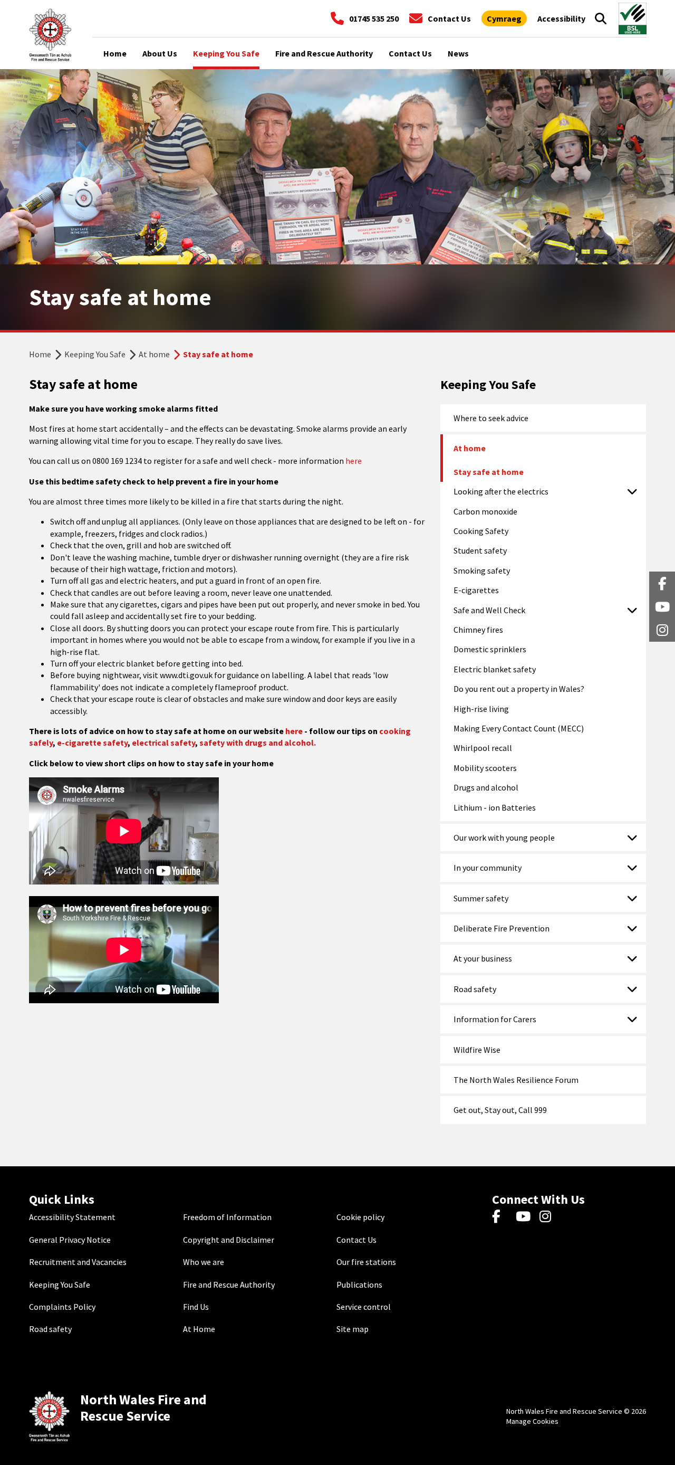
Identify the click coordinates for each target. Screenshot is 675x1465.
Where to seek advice (491, 418)
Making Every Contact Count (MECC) (519, 728)
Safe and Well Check (489, 610)
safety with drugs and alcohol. (257, 742)
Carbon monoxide (485, 511)
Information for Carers (495, 1019)
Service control (363, 1306)
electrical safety (163, 742)
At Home (199, 1329)
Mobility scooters (485, 768)
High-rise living (481, 708)
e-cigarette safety (92, 742)
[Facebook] (501, 1217)
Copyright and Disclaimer (228, 1239)
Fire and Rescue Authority (229, 1284)
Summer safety (481, 898)
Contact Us (356, 1239)
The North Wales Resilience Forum (516, 1079)
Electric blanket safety (495, 669)
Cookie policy (360, 1217)
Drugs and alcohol (486, 787)
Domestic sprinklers (490, 649)
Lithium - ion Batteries (495, 807)
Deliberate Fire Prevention (501, 928)
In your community (488, 867)
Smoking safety (482, 570)
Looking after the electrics (501, 491)
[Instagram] (548, 1217)
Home (40, 354)
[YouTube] (525, 1217)
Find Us (196, 1306)
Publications (359, 1284)
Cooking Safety (481, 531)
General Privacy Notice (70, 1239)
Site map (352, 1329)
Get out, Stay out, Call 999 (500, 1110)
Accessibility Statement (72, 1217)
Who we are (203, 1262)
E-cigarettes (476, 590)
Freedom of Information (227, 1217)
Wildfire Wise (477, 1049)
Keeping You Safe (95, 354)
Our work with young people (504, 837)
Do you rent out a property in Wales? (519, 688)
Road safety (475, 989)
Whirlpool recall (483, 748)
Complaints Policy (62, 1306)
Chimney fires (478, 629)
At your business (483, 958)
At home (154, 354)
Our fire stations (366, 1262)
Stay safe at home (489, 472)
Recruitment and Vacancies (78, 1262)
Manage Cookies (532, 1421)
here (353, 460)
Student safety (480, 550)
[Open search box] (600, 18)
